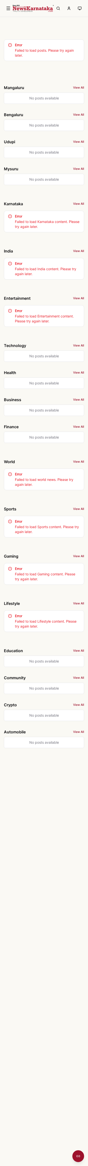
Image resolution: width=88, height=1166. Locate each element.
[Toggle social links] (78, 1156)
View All (78, 87)
